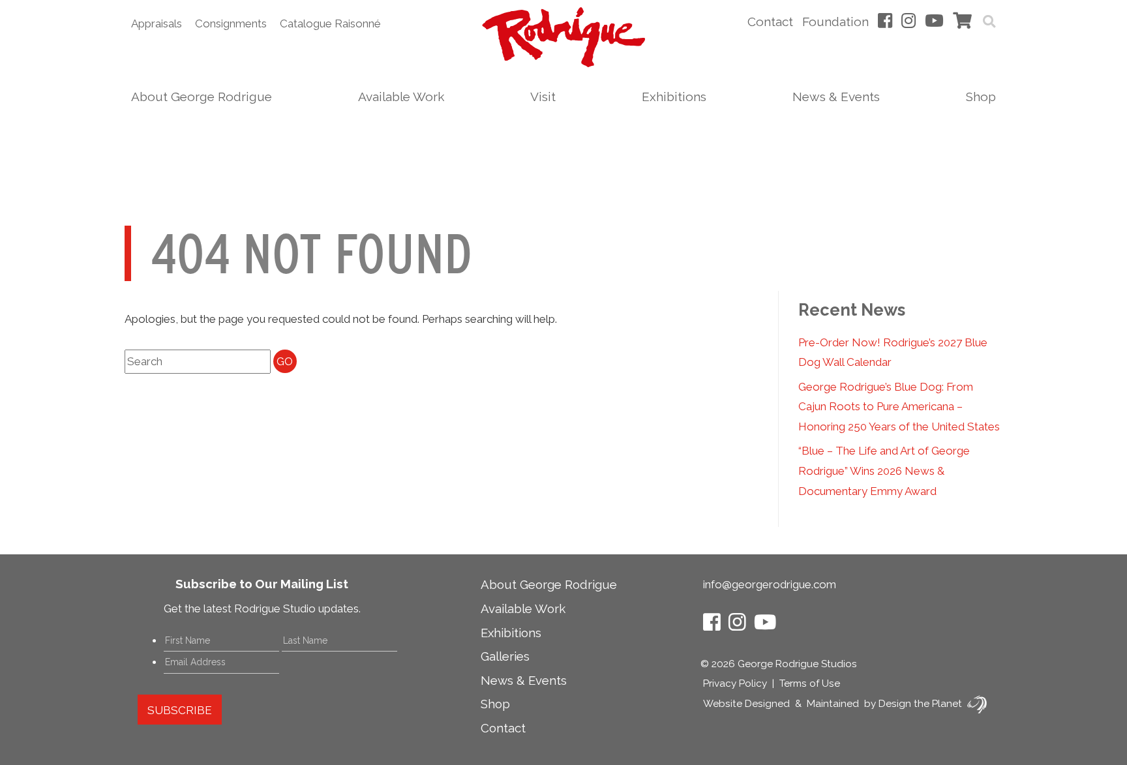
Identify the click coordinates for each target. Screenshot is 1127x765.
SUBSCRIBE (179, 710)
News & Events (836, 96)
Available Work (401, 96)
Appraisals (156, 23)
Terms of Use (809, 683)
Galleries (505, 656)
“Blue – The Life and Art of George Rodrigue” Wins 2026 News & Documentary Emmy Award (884, 470)
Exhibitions (674, 96)
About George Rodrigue (201, 96)
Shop (981, 96)
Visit (543, 96)
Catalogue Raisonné (330, 23)
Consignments (231, 23)
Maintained (833, 704)
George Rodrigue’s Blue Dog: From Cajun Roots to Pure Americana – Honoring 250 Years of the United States (899, 406)
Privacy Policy (735, 683)
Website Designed (746, 704)
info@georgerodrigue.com (769, 584)
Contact (770, 21)
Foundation (835, 21)
